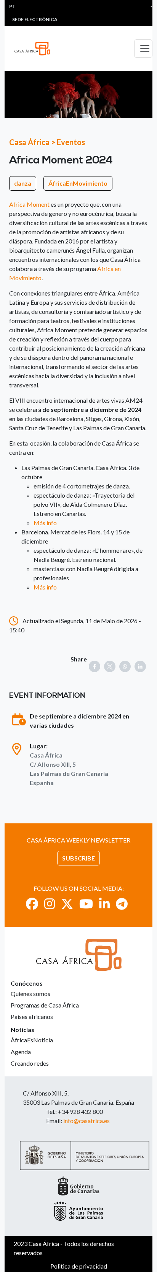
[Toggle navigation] (143, 48)
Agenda (21, 1051)
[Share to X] (109, 666)
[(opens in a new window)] (32, 903)
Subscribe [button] (78, 858)
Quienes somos (30, 993)
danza (22, 183)
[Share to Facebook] (94, 666)
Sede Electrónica (35, 19)
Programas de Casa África (45, 1005)
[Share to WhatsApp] (125, 666)
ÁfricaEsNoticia (32, 1039)
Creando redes (30, 1063)
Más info (45, 522)
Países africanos (32, 1016)
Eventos (71, 142)
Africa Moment (29, 204)
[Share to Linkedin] (140, 666)
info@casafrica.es (86, 1120)
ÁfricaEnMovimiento (77, 183)
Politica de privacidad (78, 1266)
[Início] (35, 49)
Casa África (29, 142)
